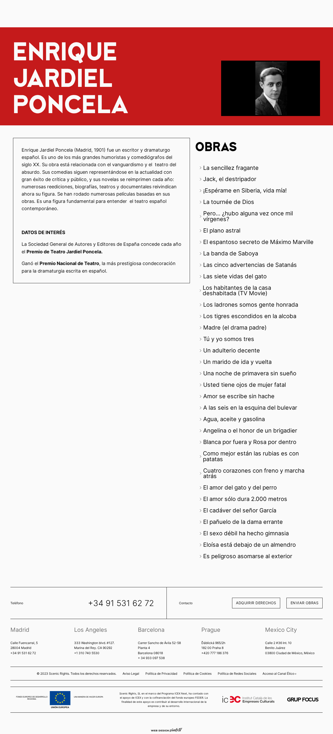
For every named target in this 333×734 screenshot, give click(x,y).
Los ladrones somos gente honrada (251, 304)
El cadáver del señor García (240, 510)
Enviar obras (305, 603)
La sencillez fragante (231, 167)
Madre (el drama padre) (235, 327)
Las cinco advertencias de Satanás (250, 264)
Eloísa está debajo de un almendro (250, 544)
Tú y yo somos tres (229, 339)
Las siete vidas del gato (235, 276)
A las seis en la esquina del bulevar (251, 407)
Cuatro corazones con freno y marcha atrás (253, 473)
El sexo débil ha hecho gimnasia (246, 533)
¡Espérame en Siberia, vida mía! (245, 190)
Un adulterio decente (232, 350)
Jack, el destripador (229, 179)
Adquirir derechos (256, 603)
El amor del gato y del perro (240, 487)
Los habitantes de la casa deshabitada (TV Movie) (237, 290)
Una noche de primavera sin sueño (250, 373)
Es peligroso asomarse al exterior (248, 556)
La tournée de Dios (228, 201)
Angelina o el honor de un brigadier (250, 430)
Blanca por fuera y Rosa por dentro (250, 442)
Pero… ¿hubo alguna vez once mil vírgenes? (248, 216)
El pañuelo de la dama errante (243, 521)
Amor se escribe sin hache (238, 396)
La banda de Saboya (230, 253)
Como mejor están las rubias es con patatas (251, 456)
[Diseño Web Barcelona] (166, 729)
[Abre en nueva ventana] (302, 699)
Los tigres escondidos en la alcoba (250, 316)
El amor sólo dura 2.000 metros (245, 498)
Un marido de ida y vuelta (238, 361)
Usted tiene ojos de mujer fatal (245, 384)
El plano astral (221, 230)
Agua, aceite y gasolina (234, 419)
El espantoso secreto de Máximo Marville (258, 242)
